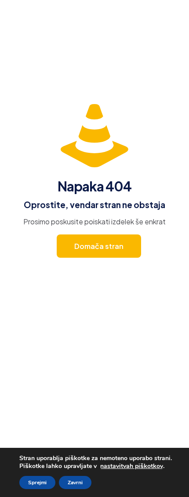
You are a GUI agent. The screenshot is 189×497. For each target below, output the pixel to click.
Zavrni (75, 482)
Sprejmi (37, 482)
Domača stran (99, 246)
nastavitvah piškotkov (131, 466)
